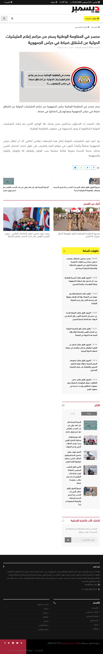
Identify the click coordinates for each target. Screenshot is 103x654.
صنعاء (53, 2)
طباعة (73, 413)
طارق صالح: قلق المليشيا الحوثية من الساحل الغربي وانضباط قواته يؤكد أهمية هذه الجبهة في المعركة (81, 331)
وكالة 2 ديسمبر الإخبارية (70, 643)
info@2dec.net (91, 584)
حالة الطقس (43, 625)
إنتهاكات (95, 628)
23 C (62, 2)
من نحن (10, 650)
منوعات (45, 612)
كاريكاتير (45, 617)
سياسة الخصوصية (24, 650)
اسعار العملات (43, 629)
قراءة (89, 413)
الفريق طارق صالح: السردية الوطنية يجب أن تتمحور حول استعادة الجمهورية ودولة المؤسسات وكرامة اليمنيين (81, 281)
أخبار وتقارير (94, 620)
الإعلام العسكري (92, 616)
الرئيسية (95, 608)
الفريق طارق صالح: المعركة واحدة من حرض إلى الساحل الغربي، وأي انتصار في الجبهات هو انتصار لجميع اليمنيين (81, 316)
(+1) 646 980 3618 (89, 589)
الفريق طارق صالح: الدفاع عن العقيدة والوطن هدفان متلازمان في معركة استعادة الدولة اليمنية (81, 347)
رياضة (46, 608)
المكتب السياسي (92, 612)
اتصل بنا (39, 650)
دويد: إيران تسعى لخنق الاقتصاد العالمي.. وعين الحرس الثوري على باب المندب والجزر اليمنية (27, 235)
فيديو (46, 621)
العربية (7, 2)
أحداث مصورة (43, 604)
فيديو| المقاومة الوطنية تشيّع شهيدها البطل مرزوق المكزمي (79, 235)
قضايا (96, 624)
